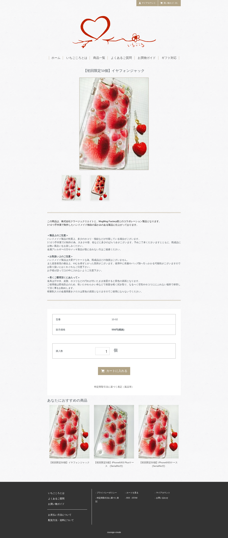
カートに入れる (116, 371)
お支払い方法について (59, 515)
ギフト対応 (169, 57)
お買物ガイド (147, 57)
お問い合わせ (162, 498)
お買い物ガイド (56, 504)
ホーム (55, 57)
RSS (128, 498)
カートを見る (132, 493)
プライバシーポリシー (107, 493)
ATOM (134, 498)
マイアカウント (149, 3)
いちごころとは (76, 57)
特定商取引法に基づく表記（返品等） (114, 386)
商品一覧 (99, 57)
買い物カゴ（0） (171, 3)
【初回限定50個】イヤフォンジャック (69, 462)
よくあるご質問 (121, 57)
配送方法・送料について (61, 520)
